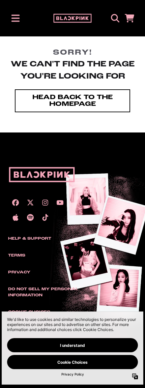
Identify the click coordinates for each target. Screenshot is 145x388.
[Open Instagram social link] (45, 202)
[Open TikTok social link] (45, 217)
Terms (16, 255)
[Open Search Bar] (114, 18)
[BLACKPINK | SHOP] (72, 18)
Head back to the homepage (72, 101)
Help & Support (29, 239)
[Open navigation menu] (15, 18)
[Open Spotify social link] (30, 217)
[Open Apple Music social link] (15, 217)
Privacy (19, 272)
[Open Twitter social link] (30, 202)
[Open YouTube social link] (60, 202)
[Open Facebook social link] (15, 202)
